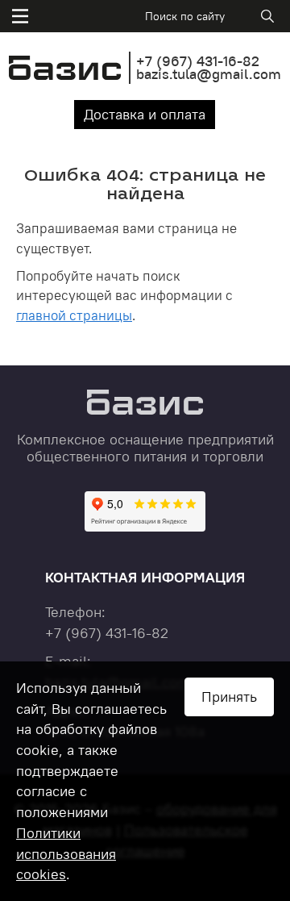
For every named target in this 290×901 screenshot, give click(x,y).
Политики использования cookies (66, 853)
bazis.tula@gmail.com (208, 74)
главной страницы (74, 315)
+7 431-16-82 (197, 61)
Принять (229, 696)
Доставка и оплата (144, 114)
